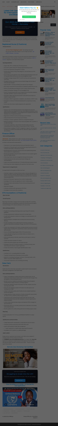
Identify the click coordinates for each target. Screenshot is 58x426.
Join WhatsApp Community (29, 16)
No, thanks (22, 19)
